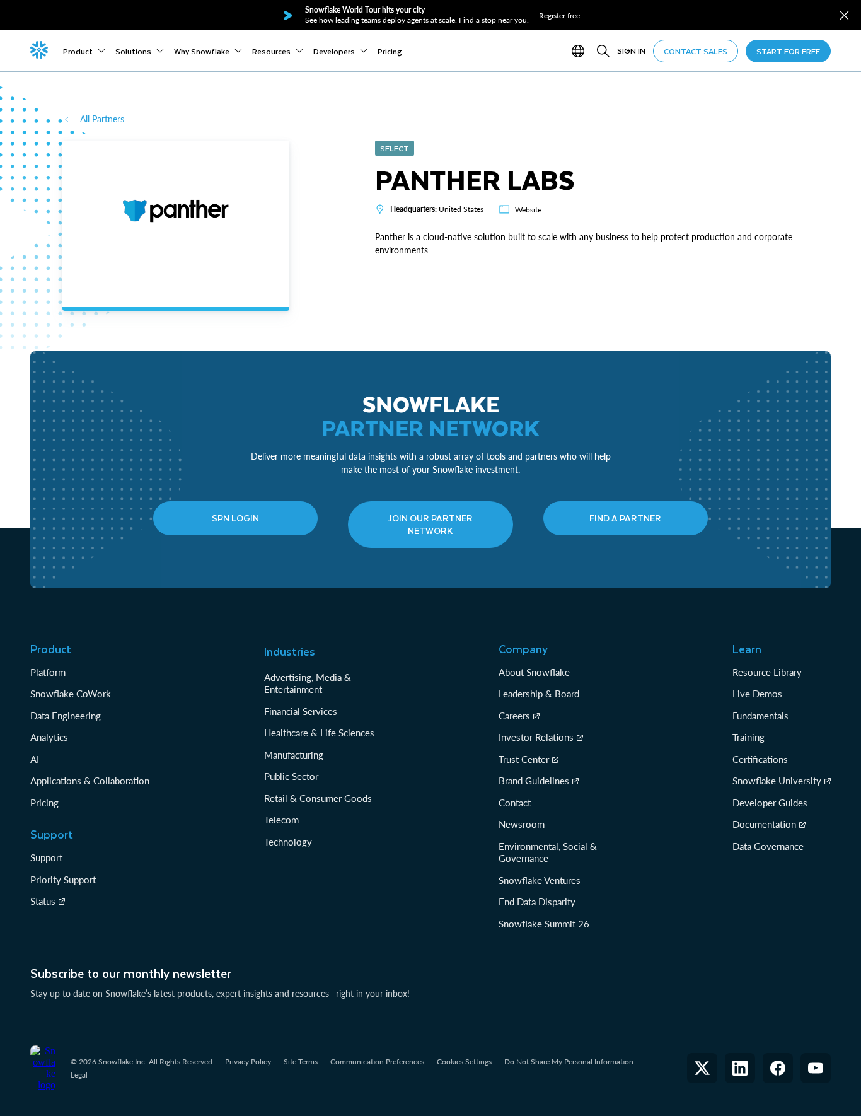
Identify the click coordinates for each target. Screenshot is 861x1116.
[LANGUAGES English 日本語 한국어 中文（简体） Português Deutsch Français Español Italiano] (580, 51)
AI (34, 759)
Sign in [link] (631, 50)
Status (42, 901)
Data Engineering (65, 715)
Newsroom (522, 824)
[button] (844, 15)
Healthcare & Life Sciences (319, 732)
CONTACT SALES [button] (695, 51)
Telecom (281, 819)
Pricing (44, 802)
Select (394, 148)
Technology (288, 841)
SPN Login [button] (235, 518)
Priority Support (63, 879)
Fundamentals (760, 715)
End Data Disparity (537, 901)
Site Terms (301, 1061)
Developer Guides (769, 802)
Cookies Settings (464, 1061)
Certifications (760, 759)
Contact (515, 802)
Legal (79, 1074)
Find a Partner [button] (625, 518)
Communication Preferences (377, 1061)
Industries (289, 651)
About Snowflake (534, 672)
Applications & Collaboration (89, 780)
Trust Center (524, 759)
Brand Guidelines (534, 780)
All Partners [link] (102, 118)
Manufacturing (293, 754)
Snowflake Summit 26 (544, 923)
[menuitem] (84, 51)
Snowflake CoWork (70, 693)
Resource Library (767, 672)
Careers (514, 715)
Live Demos (757, 693)
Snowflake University (776, 780)
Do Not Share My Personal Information (568, 1061)
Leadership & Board (539, 693)
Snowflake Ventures (540, 880)
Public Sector (291, 776)
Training (748, 737)
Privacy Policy (248, 1061)
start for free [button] (788, 51)
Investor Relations (536, 737)
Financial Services (300, 711)
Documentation (764, 824)
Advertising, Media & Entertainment (307, 683)
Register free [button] (559, 15)
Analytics (49, 737)
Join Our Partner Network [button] (430, 524)
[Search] (603, 51)
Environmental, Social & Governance (548, 852)
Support (46, 857)
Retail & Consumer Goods (318, 798)
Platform (48, 672)
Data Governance (768, 846)
